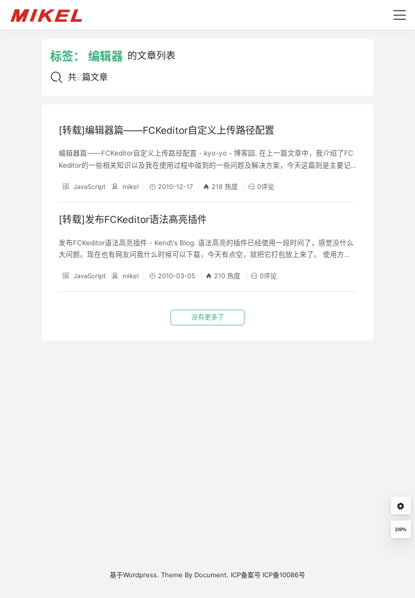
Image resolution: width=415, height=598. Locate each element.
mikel (129, 186)
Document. (211, 575)
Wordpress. (141, 575)
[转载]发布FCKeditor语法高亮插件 (133, 220)
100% (400, 529)
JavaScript (88, 186)
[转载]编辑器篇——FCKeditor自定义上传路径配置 (166, 130)
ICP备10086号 (284, 575)
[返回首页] (51, 15)
